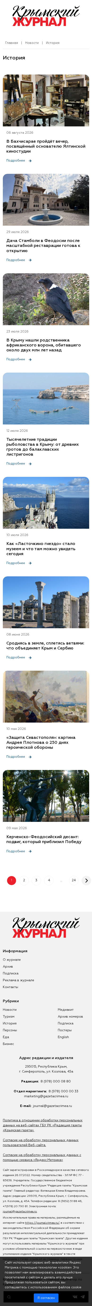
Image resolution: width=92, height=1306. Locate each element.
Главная (11, 43)
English (63, 1037)
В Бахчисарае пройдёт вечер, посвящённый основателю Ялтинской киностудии (45, 146)
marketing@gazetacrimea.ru (46, 1096)
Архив (8, 966)
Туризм (8, 1016)
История (10, 1023)
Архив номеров (70, 1016)
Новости (32, 43)
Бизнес (8, 1044)
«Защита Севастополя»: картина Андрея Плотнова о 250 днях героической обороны (40, 743)
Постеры (65, 1030)
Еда (6, 1037)
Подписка (10, 973)
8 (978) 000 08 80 (56, 1081)
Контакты (10, 987)
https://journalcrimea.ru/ (42, 1223)
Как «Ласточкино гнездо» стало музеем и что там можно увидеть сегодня (40, 549)
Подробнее (16, 160)
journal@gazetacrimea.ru (52, 1106)
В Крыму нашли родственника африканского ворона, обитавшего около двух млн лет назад (43, 345)
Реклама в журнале (18, 980)
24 (74, 880)
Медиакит (66, 1009)
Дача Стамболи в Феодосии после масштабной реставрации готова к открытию (43, 246)
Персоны (10, 1030)
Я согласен (46, 1298)
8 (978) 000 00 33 (63, 1091)
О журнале (12, 959)
